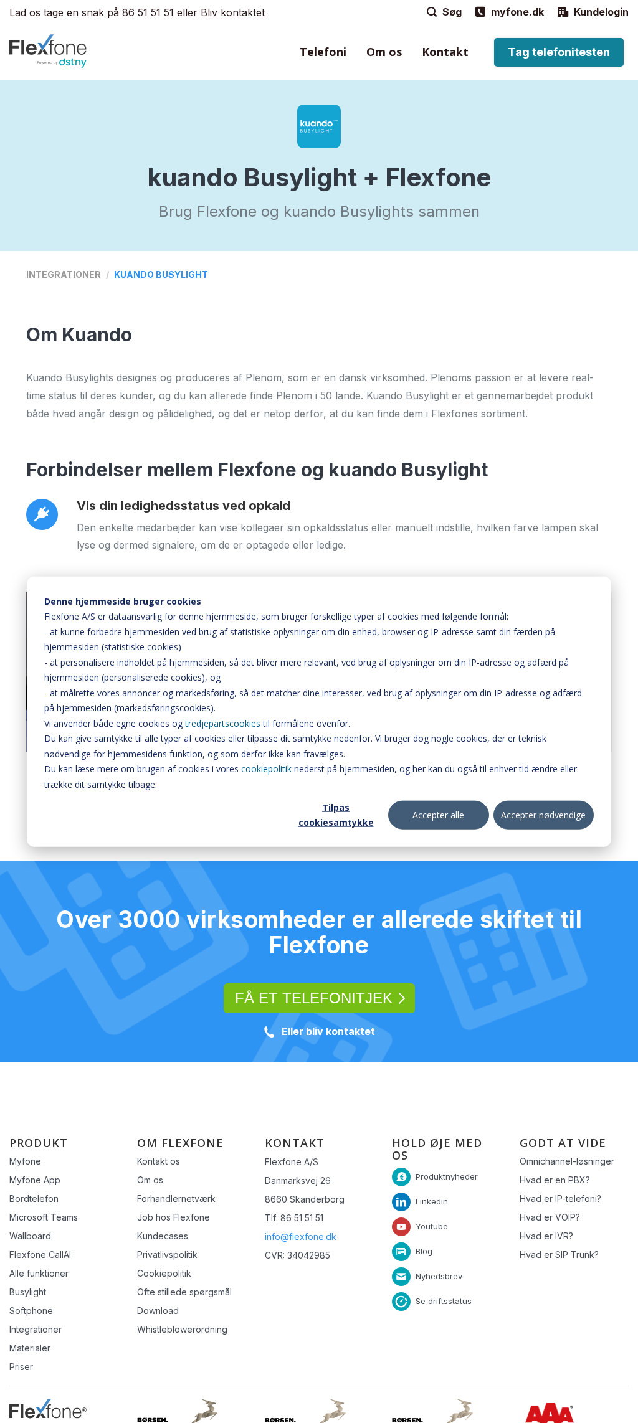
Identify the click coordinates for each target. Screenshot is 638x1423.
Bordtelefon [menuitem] (34, 1198)
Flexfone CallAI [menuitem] (40, 1254)
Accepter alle (438, 815)
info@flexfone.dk (300, 1236)
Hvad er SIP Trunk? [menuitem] (559, 1254)
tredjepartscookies (222, 723)
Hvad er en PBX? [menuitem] (555, 1180)
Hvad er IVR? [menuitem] (546, 1236)
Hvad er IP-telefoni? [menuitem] (560, 1198)
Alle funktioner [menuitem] (39, 1273)
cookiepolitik (266, 769)
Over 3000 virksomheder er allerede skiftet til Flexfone (319, 932)
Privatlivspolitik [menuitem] (167, 1254)
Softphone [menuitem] (31, 1310)
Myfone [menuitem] (25, 1161)
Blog (424, 1251)
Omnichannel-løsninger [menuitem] (567, 1161)
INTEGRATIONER (63, 274)
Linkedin (432, 1201)
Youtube (432, 1226)
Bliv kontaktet (234, 12)
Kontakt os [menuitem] (158, 1161)
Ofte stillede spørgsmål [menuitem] (184, 1292)
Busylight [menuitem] (27, 1292)
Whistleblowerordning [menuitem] (182, 1329)
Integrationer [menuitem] (35, 1329)
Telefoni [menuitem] (323, 51)
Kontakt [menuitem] (445, 51)
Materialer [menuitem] (29, 1348)
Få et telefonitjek (314, 998)
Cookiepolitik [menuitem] (164, 1273)
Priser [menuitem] (21, 1366)
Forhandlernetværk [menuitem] (176, 1198)
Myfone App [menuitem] (34, 1180)
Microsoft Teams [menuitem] (43, 1217)
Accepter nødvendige (543, 815)
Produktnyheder (447, 1176)
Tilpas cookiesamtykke (336, 814)
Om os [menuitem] (384, 51)
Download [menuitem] (158, 1310)
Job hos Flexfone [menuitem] (173, 1217)
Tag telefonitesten (559, 52)
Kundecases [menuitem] (162, 1236)
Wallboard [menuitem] (30, 1236)
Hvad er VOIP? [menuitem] (550, 1217)
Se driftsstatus (444, 1301)
